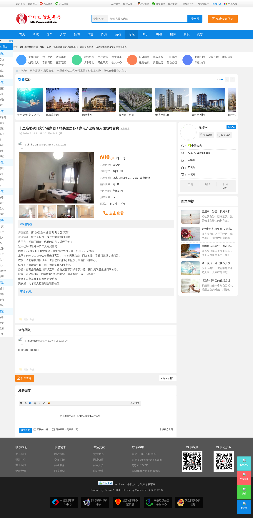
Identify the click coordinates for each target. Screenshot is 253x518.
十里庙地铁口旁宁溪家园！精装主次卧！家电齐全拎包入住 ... (92, 70)
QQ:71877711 (140, 465)
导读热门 (199, 62)
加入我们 (20, 465)
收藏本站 (32, 3)
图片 (104, 34)
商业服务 (59, 465)
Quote (39, 403)
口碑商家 (144, 56)
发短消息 (225, 135)
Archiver (120, 484)
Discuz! (109, 490)
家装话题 (61, 62)
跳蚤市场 (158, 56)
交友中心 (116, 62)
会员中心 (172, 3)
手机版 (131, 484)
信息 (91, 34)
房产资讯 (103, 56)
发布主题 (26, 378)
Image (30, 403)
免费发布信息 (224, 18)
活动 (118, 34)
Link (35, 403)
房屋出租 (61, 56)
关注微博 (48, 3)
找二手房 (47, 56)
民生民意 (103, 62)
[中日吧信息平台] (38, 18)
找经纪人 (33, 62)
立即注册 (95, 415)
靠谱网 (203, 127)
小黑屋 (141, 484)
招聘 (173, 34)
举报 (32, 319)
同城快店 (98, 459)
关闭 (11, 41)
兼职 (186, 34)
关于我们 (20, 454)
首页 (22, 34)
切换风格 (232, 3)
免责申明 (20, 470)
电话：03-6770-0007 (144, 454)
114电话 (172, 56)
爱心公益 (172, 62)
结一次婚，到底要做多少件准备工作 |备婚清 (227, 263)
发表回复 (25, 430)
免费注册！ (128, 3)
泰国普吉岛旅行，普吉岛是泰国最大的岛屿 (226, 245)
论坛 (132, 34)
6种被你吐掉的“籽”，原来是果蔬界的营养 (225, 228)
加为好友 (207, 135)
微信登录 (160, 3)
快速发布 (187, 3)
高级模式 (134, 403)
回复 (26, 319)
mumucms (33, 340)
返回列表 (168, 378)
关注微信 (63, 3)
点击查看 (116, 213)
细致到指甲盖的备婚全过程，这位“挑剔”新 (226, 280)
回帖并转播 (42, 429)
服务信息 (144, 62)
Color (26, 403)
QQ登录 (145, 3)
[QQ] (105, 484)
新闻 (77, 34)
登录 (87, 415)
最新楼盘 (33, 56)
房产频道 (35, 70)
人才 (63, 34)
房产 (49, 34)
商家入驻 (98, 465)
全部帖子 (98, 18)
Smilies (49, 403)
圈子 (145, 34)
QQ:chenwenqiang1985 (146, 470)
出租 (159, 34)
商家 (200, 34)
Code (44, 403)
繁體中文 (216, 3)
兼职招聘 (199, 56)
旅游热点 (89, 56)
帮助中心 (20, 459)
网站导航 (202, 3)
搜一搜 (194, 18)
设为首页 (20, 3)
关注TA (231, 127)
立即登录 (115, 3)
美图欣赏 (158, 62)
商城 (36, 34)
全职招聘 (213, 56)
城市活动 (89, 62)
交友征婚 (59, 459)
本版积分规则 (166, 429)
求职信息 (227, 56)
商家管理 (98, 470)
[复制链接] (125, 128)
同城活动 (59, 470)
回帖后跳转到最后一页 (67, 429)
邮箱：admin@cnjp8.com (147, 459)
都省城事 (116, 56)
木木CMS (32, 144)
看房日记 (47, 62)
